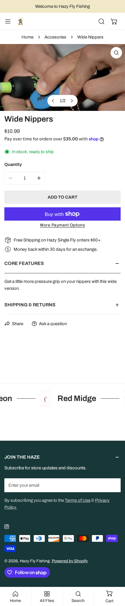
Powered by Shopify (70, 561)
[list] (62, 77)
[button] (114, 21)
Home (27, 37)
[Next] (72, 101)
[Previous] (53, 101)
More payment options (62, 225)
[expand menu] (7, 21)
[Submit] (113, 485)
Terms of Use (77, 500)
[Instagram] (6, 526)
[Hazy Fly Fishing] (20, 21)
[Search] (101, 21)
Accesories (55, 37)
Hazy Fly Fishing (35, 561)
